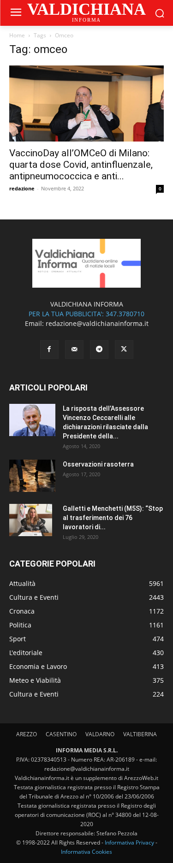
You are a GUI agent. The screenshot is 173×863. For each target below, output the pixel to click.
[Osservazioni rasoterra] (32, 476)
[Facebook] (49, 349)
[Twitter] (124, 349)
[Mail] (74, 349)
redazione (22, 188)
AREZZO (26, 734)
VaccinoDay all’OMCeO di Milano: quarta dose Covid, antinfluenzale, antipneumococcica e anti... (81, 165)
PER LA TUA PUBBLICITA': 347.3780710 (86, 313)
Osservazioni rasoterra (98, 464)
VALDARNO (99, 734)
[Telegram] (99, 349)
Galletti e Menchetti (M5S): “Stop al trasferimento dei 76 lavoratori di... (113, 518)
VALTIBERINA (140, 734)
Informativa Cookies (86, 852)
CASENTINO (61, 734)
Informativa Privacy (129, 842)
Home (17, 35)
